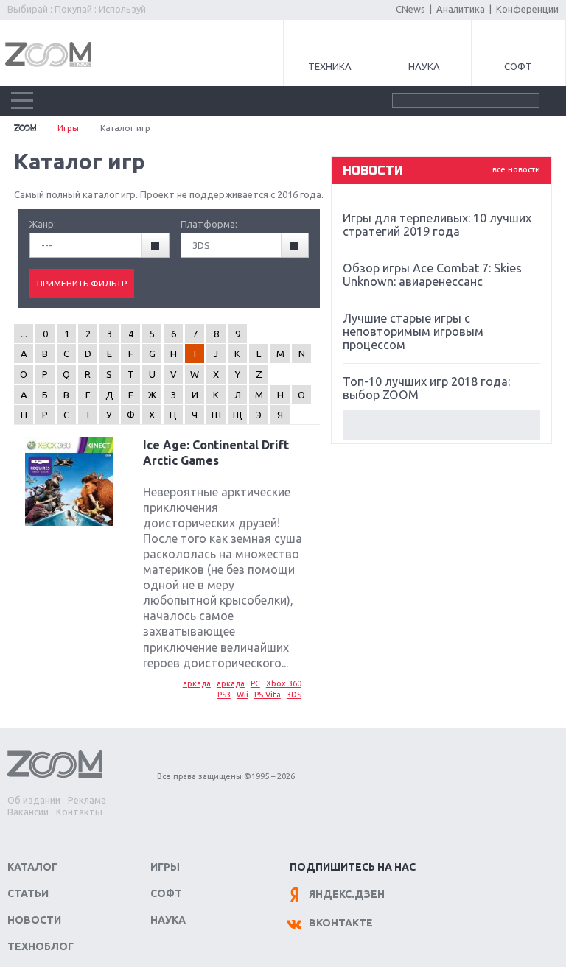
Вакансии (28, 811)
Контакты (79, 811)
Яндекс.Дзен (347, 894)
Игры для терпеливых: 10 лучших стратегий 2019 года (437, 224)
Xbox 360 (283, 683)
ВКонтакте (341, 923)
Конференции (527, 9)
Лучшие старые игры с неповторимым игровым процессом (413, 331)
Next (441, 425)
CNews (410, 9)
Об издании (33, 800)
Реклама (87, 800)
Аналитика (460, 9)
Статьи (28, 893)
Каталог (32, 867)
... (24, 333)
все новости (516, 169)
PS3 (224, 694)
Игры (68, 128)
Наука (424, 66)
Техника (330, 66)
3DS (294, 694)
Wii (242, 694)
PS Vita (267, 694)
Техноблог (40, 946)
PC (255, 683)
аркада (197, 683)
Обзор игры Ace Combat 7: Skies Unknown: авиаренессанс (432, 274)
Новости (34, 920)
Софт (518, 66)
